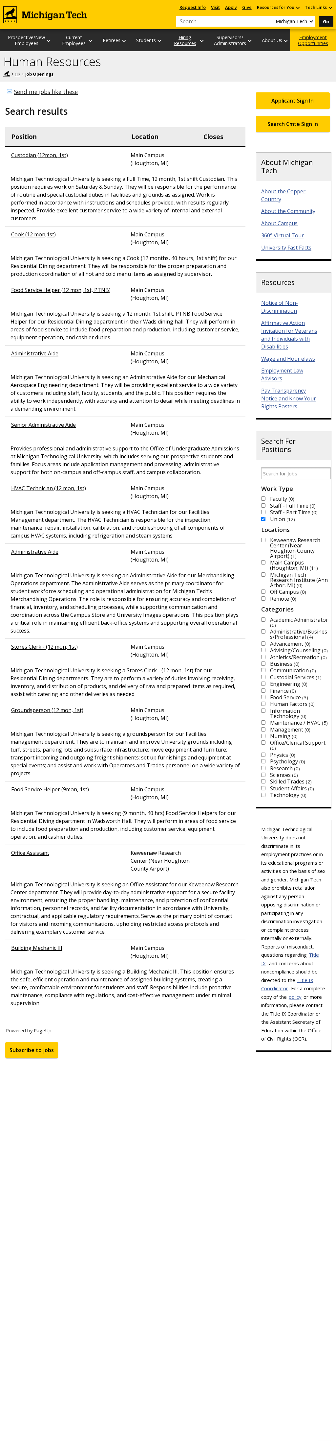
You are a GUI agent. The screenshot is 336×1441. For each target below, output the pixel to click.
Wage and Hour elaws (288, 358)
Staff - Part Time (293, 512)
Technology (287, 795)
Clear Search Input (268, 21)
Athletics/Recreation (297, 657)
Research (284, 768)
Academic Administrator (299, 622)
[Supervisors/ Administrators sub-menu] (250, 41)
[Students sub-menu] (159, 41)
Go (326, 21)
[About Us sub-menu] (286, 41)
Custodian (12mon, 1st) (39, 155)
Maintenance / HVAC (298, 722)
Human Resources (52, 62)
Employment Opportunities (313, 40)
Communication (292, 670)
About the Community (288, 211)
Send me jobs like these (46, 92)
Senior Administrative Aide (43, 424)
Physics (282, 754)
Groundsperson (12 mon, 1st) (47, 710)
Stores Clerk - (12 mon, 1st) (44, 646)
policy (295, 997)
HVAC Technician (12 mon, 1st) (48, 488)
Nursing (283, 736)
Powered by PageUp (29, 1030)
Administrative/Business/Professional (298, 634)
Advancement (289, 643)
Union (281, 519)
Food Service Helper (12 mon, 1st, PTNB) (61, 290)
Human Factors (291, 704)
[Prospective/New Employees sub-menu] (49, 41)
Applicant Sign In (292, 100)
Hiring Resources (185, 40)
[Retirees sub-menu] (124, 41)
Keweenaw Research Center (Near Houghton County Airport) (295, 548)
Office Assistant (30, 852)
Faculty (281, 498)
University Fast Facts (286, 247)
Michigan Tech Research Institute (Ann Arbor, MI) (299, 580)
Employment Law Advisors (282, 374)
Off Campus (287, 591)
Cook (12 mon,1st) (33, 234)
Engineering (288, 683)
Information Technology (287, 713)
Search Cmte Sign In (292, 124)
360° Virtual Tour (282, 235)
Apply (231, 7)
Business (284, 663)
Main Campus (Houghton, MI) (293, 565)
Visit (215, 7)
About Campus (279, 223)
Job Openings (39, 74)
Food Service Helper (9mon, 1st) (50, 789)
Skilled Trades (290, 781)
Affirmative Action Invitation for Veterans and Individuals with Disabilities (289, 334)
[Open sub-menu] (297, 7)
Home (6, 73)
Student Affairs (291, 788)
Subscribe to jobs (32, 1050)
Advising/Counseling (298, 650)
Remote (282, 598)
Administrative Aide (34, 353)
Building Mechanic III (36, 947)
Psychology (287, 761)
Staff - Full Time (292, 505)
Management (289, 729)
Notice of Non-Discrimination (279, 306)
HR (17, 74)
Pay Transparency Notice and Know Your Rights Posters (288, 398)
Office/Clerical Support (298, 745)
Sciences (283, 775)
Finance (282, 690)
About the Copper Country (283, 195)
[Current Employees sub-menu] (91, 41)
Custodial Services (295, 677)
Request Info (192, 7)
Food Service (288, 697)
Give (247, 7)
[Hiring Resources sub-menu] (202, 41)
